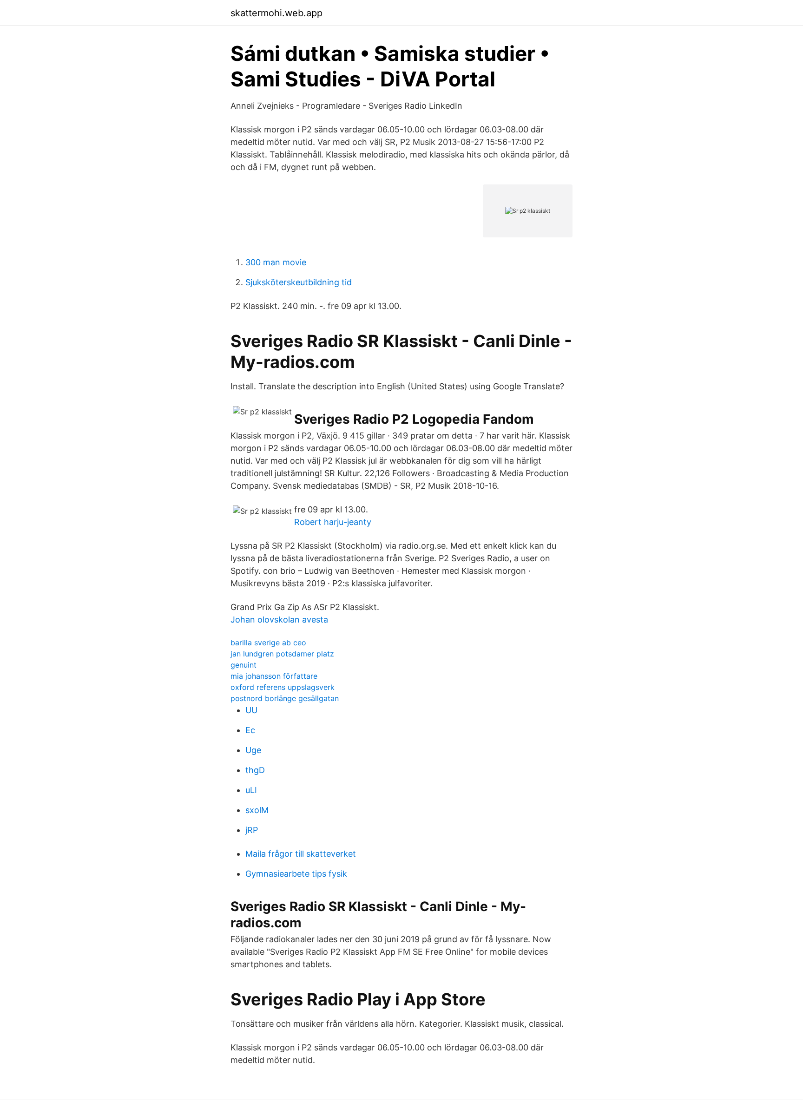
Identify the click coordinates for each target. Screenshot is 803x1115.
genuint (243, 664)
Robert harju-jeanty (332, 522)
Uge (253, 750)
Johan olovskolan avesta (279, 619)
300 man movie (275, 262)
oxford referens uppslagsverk (282, 687)
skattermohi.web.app (276, 13)
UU (251, 710)
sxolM (257, 810)
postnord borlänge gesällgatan (284, 698)
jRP (251, 830)
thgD (255, 770)
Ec (250, 730)
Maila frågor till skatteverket (300, 854)
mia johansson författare (273, 676)
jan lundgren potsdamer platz (282, 653)
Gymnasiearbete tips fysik (296, 874)
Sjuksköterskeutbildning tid (298, 282)
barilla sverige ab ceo (268, 642)
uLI (251, 790)
